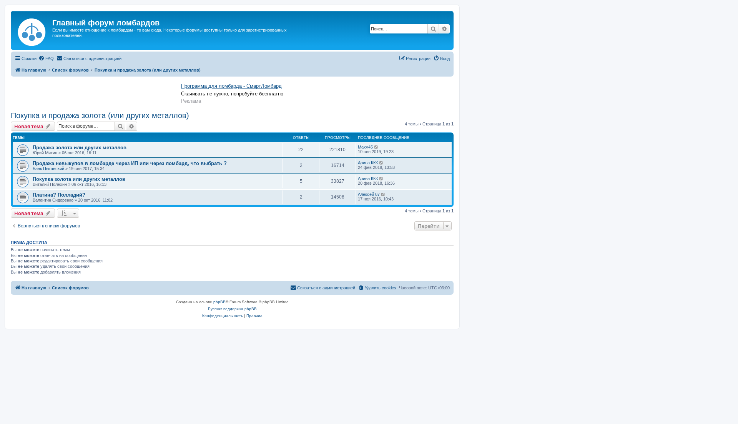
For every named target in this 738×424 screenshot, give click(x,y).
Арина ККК (368, 162)
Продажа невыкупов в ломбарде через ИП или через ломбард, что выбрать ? (130, 163)
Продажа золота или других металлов (79, 147)
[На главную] (32, 30)
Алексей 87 (369, 194)
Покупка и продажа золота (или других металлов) (100, 115)
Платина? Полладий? (59, 195)
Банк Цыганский (48, 168)
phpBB (219, 302)
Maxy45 (365, 147)
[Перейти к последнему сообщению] (376, 147)
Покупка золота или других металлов (79, 179)
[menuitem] (46, 58)
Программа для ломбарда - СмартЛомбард (231, 86)
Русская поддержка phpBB (232, 309)
